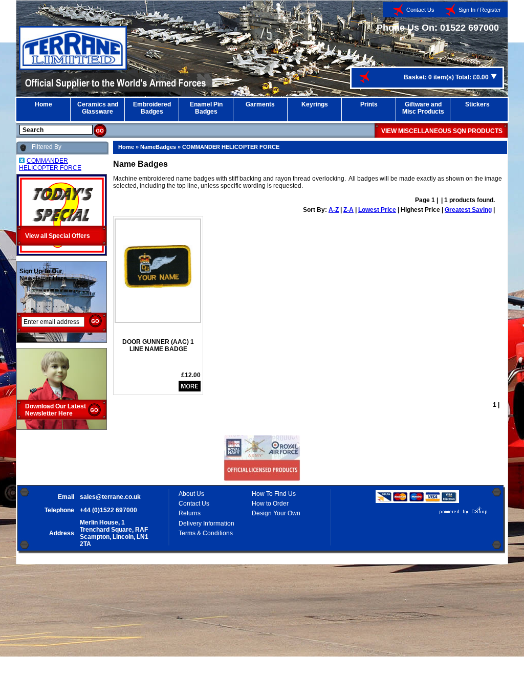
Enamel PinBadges (206, 108)
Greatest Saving (468, 209)
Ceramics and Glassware (97, 108)
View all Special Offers (57, 235)
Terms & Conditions (206, 533)
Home (43, 104)
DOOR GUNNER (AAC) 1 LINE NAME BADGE (158, 345)
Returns (190, 513)
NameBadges (158, 147)
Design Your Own (276, 513)
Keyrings (314, 104)
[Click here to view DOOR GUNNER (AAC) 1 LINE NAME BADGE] (157, 286)
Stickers (477, 104)
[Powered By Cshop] (433, 514)
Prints (369, 104)
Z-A (348, 209)
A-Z (334, 209)
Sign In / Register (479, 10)
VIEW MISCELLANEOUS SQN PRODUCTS (442, 131)
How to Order (270, 503)
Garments (260, 104)
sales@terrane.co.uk (110, 496)
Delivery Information (206, 523)
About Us (191, 493)
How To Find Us (274, 493)
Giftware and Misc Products (423, 108)
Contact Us (420, 10)
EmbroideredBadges (152, 108)
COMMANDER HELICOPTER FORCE (230, 147)
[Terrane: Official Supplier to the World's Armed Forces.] (73, 68)
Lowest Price (377, 209)
